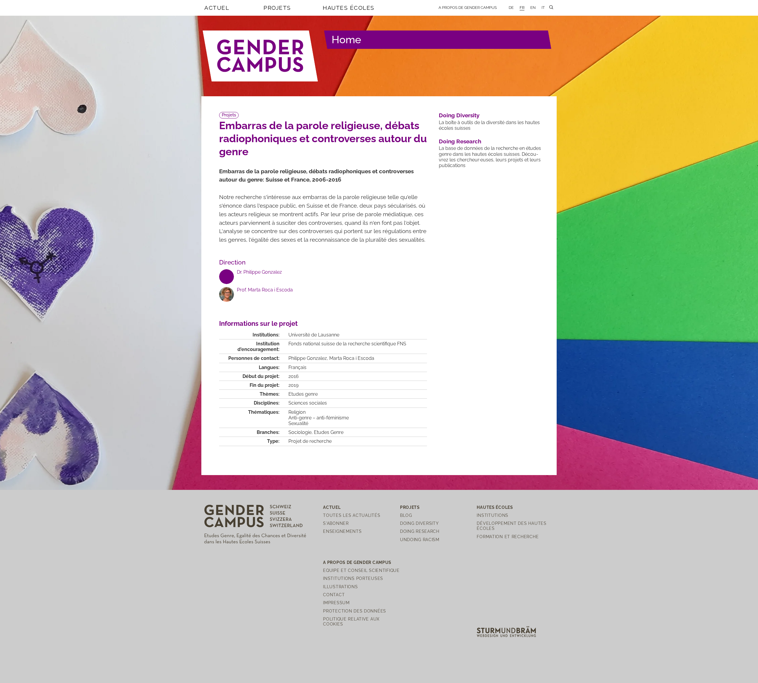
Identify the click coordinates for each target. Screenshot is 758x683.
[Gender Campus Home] (260, 56)
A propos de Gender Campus (468, 7)
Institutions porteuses (353, 578)
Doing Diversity (459, 115)
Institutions (492, 515)
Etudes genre (303, 394)
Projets (277, 7)
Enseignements (342, 531)
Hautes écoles (349, 7)
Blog (406, 515)
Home (346, 39)
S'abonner (336, 523)
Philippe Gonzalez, (308, 358)
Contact (334, 594)
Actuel (216, 7)
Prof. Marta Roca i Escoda (265, 290)
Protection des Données (354, 610)
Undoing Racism (419, 539)
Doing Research (460, 141)
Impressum (336, 602)
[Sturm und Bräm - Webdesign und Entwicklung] (506, 631)
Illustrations (340, 586)
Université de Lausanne (313, 335)
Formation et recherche (508, 536)
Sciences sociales (307, 403)
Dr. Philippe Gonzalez (259, 272)
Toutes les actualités (351, 515)
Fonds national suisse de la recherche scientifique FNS (347, 344)
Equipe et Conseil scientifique (361, 570)
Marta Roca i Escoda (351, 358)
